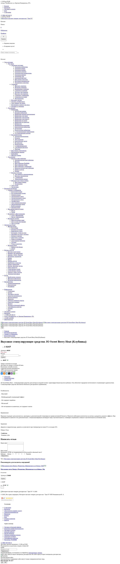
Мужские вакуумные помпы (19, 180)
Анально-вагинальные (21, 136)
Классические (12, 285)
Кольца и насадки (16, 173)
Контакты (7, 7)
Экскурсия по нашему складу (13, 511)
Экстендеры (15, 187)
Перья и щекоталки (13, 264)
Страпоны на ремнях (21, 90)
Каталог (6, 6)
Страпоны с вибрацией (22, 95)
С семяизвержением (21, 146)
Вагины (17, 161)
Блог (5, 10)
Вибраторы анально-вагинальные (25, 114)
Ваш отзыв (4, 450)
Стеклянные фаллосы (21, 147)
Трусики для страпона (21, 92)
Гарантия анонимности (15, 296)
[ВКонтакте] (2, 373)
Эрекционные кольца (21, 179)
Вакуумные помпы (20, 182)
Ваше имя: (4, 443)
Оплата (10, 292)
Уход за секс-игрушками (18, 221)
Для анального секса (17, 196)
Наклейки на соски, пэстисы (19, 234)
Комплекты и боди (16, 231)
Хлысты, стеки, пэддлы (15, 272)
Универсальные (16, 195)
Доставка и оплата (9, 9)
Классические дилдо (21, 141)
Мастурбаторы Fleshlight (22, 163)
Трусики (13, 242)
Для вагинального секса (18, 198)
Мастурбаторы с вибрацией (23, 166)
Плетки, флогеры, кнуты (15, 266)
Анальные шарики (20, 75)
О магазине (7, 12)
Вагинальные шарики (17, 152)
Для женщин (11, 108)
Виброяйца (14, 154)
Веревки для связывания (15, 253)
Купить (3, 357)
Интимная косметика (10, 188)
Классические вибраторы (22, 127)
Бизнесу (10, 303)
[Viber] (12, 373)
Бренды (6, 520)
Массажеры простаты (21, 79)
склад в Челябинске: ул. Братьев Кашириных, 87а (19, 316)
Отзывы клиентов (9, 518)
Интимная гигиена (13, 218)
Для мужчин (11, 157)
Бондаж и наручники (14, 252)
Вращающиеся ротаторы (22, 125)
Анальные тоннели (20, 71)
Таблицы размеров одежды (16, 300)
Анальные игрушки (17, 65)
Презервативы (8, 282)
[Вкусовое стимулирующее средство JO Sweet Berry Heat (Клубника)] (22, 322)
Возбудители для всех (14, 277)
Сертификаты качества (14, 307)
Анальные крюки (20, 68)
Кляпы (10, 258)
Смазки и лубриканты (14, 190)
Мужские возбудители (14, 280)
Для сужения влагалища (18, 203)
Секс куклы (14, 185)
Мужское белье (12, 245)
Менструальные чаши (17, 220)
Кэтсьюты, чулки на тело (18, 233)
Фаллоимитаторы (16, 135)
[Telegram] (7, 373)
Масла (13, 210)
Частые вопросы (13, 297)
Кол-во (3, 353)
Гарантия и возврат (13, 302)
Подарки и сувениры (17, 106)
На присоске (18, 143)
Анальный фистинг (21, 78)
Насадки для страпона (21, 94)
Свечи (13, 212)
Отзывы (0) (7, 380)
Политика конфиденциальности (13, 528)
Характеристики (9, 378)
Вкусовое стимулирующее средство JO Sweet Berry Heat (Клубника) (24, 459)
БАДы (6, 275)
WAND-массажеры (20, 111)
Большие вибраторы (21, 112)
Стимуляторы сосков (14, 269)
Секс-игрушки (8, 62)
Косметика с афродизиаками (16, 214)
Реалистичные (19, 144)
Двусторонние (19, 139)
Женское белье (12, 226)
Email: (2, 547)
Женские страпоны (20, 86)
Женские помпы (16, 155)
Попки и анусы (19, 169)
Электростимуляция (14, 274)
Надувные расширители (22, 81)
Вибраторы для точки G (22, 119)
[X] (9, 373)
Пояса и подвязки (16, 239)
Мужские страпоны (21, 87)
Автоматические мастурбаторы (24, 160)
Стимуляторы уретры (14, 270)
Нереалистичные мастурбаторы (24, 168)
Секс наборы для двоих (18, 103)
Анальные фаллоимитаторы (23, 73)
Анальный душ (19, 76)
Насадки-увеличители (21, 176)
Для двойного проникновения (24, 174)
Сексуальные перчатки (18, 240)
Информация (8, 289)
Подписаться (4, 551)
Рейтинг (3, 454)
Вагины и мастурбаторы (18, 158)
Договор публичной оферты (16, 305)
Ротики (17, 171)
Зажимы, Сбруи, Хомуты (15, 255)
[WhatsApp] (14, 373)
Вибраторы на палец (21, 120)
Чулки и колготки (16, 244)
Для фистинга (15, 201)
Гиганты (17, 138)
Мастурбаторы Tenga (21, 165)
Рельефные (11, 286)
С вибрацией (19, 177)
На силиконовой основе (18, 193)
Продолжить (4, 455)
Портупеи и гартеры (17, 237)
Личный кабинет (9, 532)
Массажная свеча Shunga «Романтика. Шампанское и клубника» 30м (23, 469)
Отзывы (10, 308)
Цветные (17, 149)
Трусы (13, 248)
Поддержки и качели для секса (20, 105)
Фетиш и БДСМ (9, 250)
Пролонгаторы (15, 207)
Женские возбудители (14, 278)
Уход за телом (15, 223)
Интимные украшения (14, 256)
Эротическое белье (9, 225)
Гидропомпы (18, 184)
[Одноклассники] (4, 373)
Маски (10, 259)
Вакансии (11, 299)
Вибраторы (14, 109)
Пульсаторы (18, 128)
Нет (6, 562)
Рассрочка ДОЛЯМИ (10, 539)
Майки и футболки (17, 247)
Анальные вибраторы (21, 67)
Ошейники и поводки (14, 263)
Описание (7, 376)
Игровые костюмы (16, 229)
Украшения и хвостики (22, 82)
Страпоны (14, 84)
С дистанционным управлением (24, 131)
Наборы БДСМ (12, 261)
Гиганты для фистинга (18, 101)
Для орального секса (17, 199)
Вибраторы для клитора (22, 117)
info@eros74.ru (8, 319)
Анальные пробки (20, 70)
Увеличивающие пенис (18, 204)
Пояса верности (12, 267)
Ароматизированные (14, 283)
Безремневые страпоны (22, 89)
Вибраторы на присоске (22, 122)
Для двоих (11, 64)
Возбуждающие (16, 206)
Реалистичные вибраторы (22, 130)
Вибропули (18, 124)
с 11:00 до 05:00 (9, 318)
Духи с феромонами (17, 215)
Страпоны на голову (21, 97)
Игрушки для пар (16, 100)
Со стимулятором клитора (22, 133)
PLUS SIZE (14, 228)
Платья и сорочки (16, 236)
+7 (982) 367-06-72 (6, 15)
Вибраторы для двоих (21, 116)
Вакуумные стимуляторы (18, 150)
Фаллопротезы (19, 98)
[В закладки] (2, 327)
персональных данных (35, 552)
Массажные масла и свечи (15, 209)
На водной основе (16, 191)
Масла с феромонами (17, 217)
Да (2, 562)
